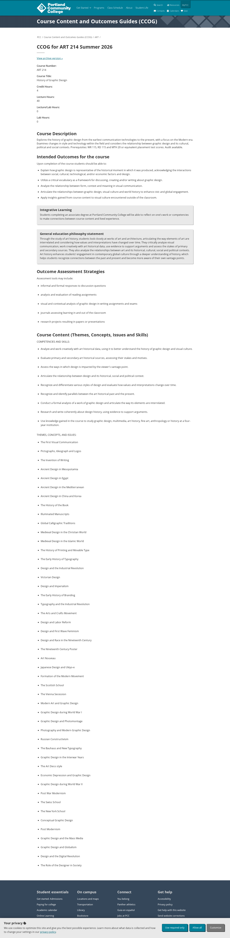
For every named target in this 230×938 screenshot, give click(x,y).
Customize (215, 927)
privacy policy (48, 932)
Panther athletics (126, 904)
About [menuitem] (129, 7)
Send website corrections (171, 915)
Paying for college (46, 904)
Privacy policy (165, 904)
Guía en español (126, 910)
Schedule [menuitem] (115, 7)
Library (81, 910)
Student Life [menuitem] (141, 7)
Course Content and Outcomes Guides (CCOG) (97, 21)
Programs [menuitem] (99, 7)
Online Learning (45, 915)
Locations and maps (88, 898)
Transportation (85, 904)
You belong (123, 898)
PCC (39, 37)
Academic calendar (47, 910)
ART (97, 37)
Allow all (197, 927)
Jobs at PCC (123, 915)
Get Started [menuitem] (82, 7)
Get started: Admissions (49, 898)
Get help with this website (172, 910)
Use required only (174, 927)
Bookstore (82, 915)
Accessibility (164, 898)
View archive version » (50, 58)
